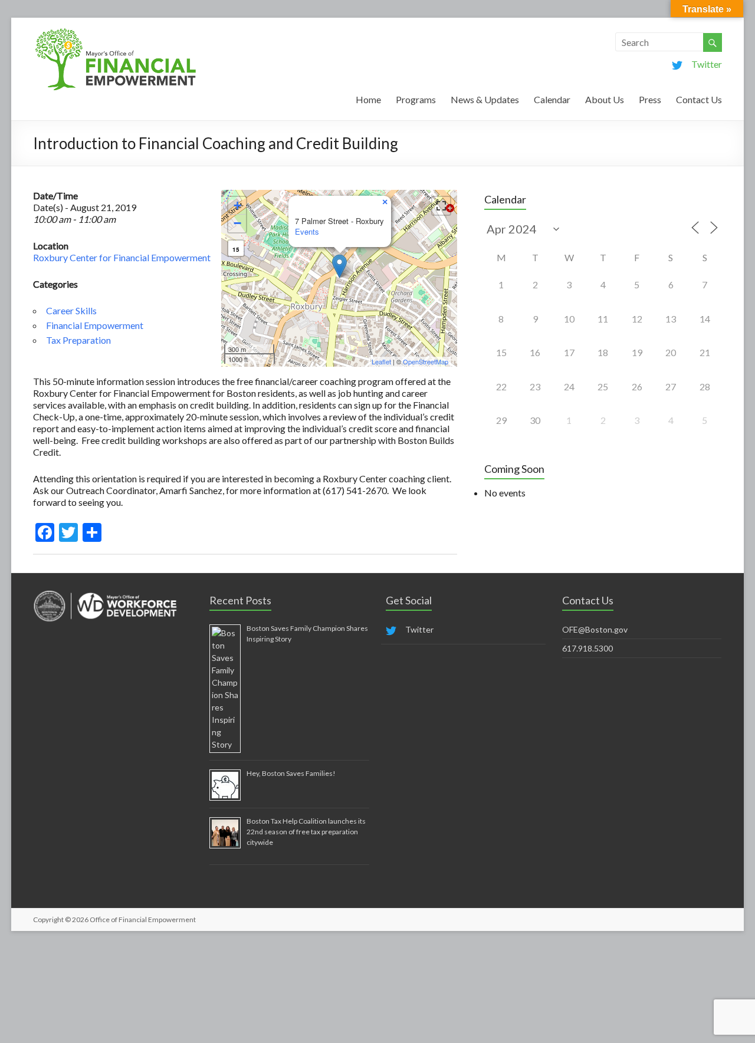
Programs (416, 99)
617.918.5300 (587, 648)
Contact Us (699, 99)
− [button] (237, 223)
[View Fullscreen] (441, 206)
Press (650, 99)
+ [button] (237, 205)
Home (368, 99)
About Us (604, 99)
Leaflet (381, 361)
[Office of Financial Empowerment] (115, 32)
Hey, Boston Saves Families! (291, 773)
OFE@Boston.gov (595, 629)
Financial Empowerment (94, 325)
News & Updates (485, 99)
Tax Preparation (78, 340)
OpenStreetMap (425, 361)
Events (307, 231)
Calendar (552, 99)
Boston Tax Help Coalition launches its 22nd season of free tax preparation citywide (306, 832)
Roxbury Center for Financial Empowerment (122, 257)
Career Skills (71, 310)
